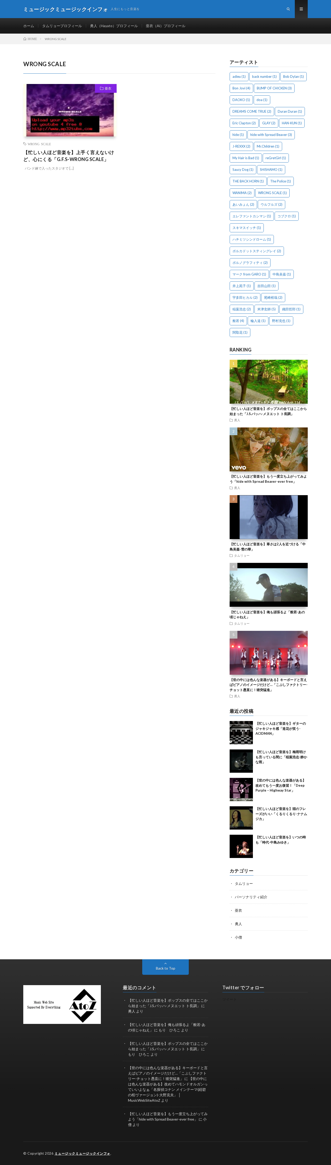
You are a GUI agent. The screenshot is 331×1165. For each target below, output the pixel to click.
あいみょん (243, 204)
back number (264, 76)
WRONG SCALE (39, 143)
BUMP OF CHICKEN (274, 88)
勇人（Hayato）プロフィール (114, 26)
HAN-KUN (292, 123)
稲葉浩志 (241, 309)
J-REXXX (241, 146)
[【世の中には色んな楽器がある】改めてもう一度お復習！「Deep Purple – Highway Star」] (241, 789)
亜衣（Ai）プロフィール (165, 26)
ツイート (229, 999)
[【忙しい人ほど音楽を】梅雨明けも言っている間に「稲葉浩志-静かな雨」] (241, 761)
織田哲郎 (291, 309)
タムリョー (242, 555)
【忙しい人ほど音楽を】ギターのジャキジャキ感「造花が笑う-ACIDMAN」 (280, 728)
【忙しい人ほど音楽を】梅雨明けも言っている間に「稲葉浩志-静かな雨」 (281, 757)
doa (262, 100)
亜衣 (108, 88)
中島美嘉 (282, 274)
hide (238, 135)
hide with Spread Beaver (271, 135)
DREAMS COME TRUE (251, 111)
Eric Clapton (244, 123)
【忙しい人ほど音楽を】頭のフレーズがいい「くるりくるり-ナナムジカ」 (281, 814)
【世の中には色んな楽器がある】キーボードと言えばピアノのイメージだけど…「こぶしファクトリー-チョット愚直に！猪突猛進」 (268, 685)
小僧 (238, 937)
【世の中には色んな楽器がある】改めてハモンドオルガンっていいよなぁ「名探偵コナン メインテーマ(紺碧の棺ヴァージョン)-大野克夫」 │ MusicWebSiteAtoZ (168, 1089)
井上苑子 (241, 286)
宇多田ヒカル (245, 297)
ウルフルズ (271, 204)
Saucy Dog (242, 169)
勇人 (237, 419)
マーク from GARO (249, 274)
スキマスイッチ (246, 228)
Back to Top (165, 968)
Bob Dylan (293, 76)
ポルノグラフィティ (250, 262)
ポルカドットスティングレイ (256, 251)
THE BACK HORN (248, 181)
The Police (280, 181)
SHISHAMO (271, 169)
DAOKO (241, 100)
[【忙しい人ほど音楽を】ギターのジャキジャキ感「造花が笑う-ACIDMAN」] (241, 732)
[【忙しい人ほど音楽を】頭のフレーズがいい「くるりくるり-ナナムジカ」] (241, 818)
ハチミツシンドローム (251, 239)
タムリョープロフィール (62, 26)
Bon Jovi (241, 88)
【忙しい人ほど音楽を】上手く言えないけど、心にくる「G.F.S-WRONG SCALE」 (68, 155)
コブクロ (286, 216)
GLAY (268, 123)
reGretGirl (276, 158)
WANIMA (242, 193)
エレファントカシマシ (251, 216)
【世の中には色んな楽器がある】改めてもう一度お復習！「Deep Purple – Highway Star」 (280, 785)
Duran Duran (290, 111)
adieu (239, 76)
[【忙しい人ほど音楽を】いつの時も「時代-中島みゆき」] (241, 846)
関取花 (239, 332)
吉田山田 (266, 286)
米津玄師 (266, 309)
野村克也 (281, 321)
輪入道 (258, 321)
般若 (238, 321)
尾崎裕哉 (273, 297)
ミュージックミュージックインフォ (82, 1153)
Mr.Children (268, 146)
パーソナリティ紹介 (251, 897)
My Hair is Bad (245, 158)
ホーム (28, 26)
